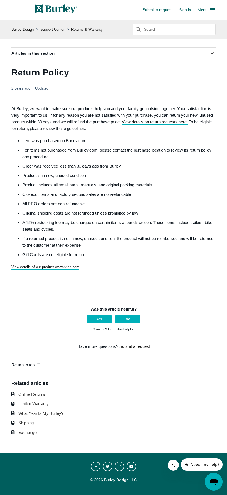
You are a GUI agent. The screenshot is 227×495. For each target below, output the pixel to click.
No (128, 319)
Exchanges (28, 432)
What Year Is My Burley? (40, 413)
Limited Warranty (33, 403)
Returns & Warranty (87, 29)
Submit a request (157, 9)
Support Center (52, 29)
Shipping (26, 422)
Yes (99, 319)
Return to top (23, 365)
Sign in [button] (185, 9)
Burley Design (22, 29)
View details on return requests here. (155, 121)
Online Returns (31, 394)
